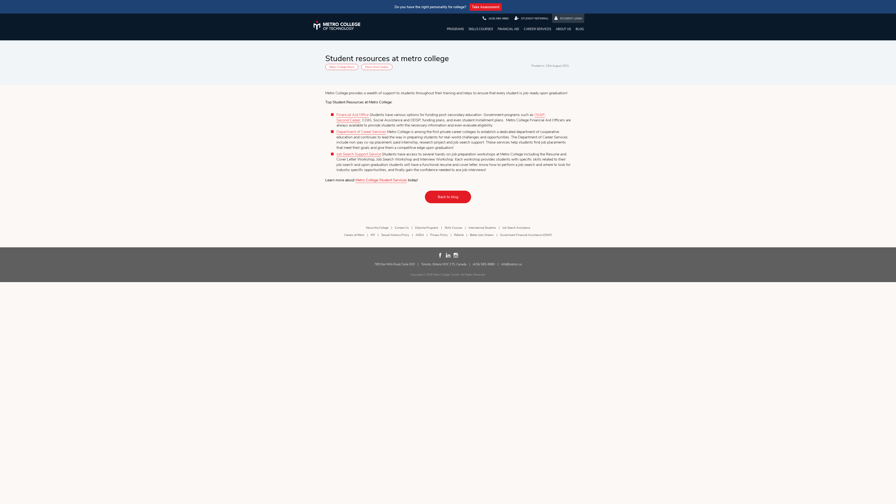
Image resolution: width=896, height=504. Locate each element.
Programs (455, 29)
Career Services (537, 29)
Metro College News (341, 67)
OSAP (539, 114)
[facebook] (440, 255)
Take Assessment (485, 7)
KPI (373, 235)
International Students (482, 228)
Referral (459, 235)
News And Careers (376, 67)
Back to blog (448, 197)
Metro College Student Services (381, 180)
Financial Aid (508, 29)
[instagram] (455, 255)
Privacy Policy (439, 235)
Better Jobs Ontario (482, 235)
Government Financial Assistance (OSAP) (526, 235)
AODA (420, 235)
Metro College (337, 25)
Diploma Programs (426, 228)
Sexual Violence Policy (395, 235)
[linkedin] (448, 255)
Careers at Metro (354, 235)
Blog (580, 29)
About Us (563, 29)
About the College (377, 228)
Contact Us (402, 228)
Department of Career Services (361, 131)
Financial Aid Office (352, 114)
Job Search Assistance (516, 228)
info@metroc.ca (511, 264)
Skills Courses (481, 29)
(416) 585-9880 (484, 264)
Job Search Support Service (358, 154)
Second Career (348, 120)
